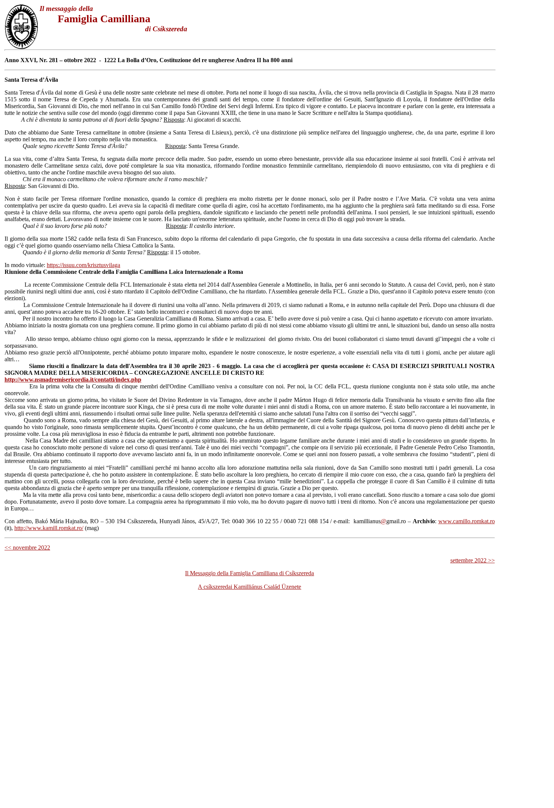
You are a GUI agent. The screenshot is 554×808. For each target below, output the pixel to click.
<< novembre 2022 (27, 547)
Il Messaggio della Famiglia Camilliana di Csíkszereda (249, 573)
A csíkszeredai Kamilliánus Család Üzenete (249, 586)
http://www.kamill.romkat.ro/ (48, 528)
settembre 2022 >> (472, 560)
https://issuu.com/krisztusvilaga (83, 265)
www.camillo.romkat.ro (466, 521)
